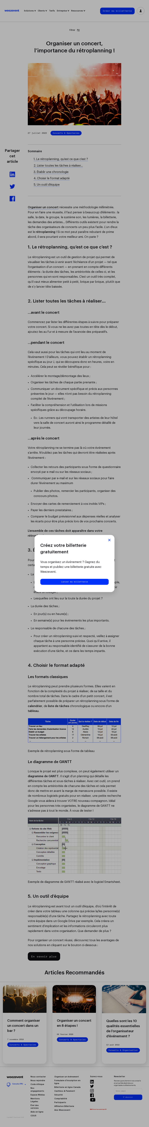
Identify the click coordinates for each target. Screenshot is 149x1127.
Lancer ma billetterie (74, 581)
